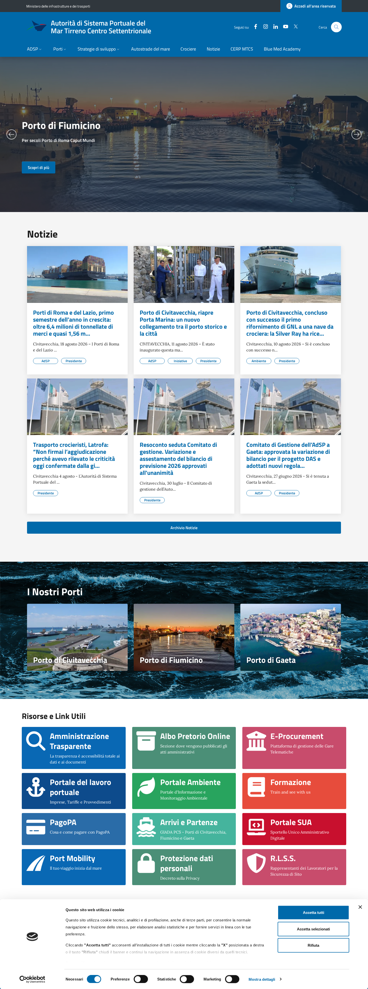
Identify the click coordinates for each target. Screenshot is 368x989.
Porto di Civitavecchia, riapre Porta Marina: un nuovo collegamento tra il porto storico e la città (183, 323)
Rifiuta (313, 945)
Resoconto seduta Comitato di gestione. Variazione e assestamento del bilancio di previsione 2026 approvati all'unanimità (178, 458)
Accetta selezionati (313, 929)
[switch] (141, 979)
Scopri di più (38, 167)
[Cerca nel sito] (336, 27)
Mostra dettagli (262, 979)
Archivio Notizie (184, 528)
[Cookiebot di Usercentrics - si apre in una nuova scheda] (32, 979)
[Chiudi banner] (360, 907)
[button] (35, 49)
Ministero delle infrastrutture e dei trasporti (58, 6)
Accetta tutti (313, 912)
